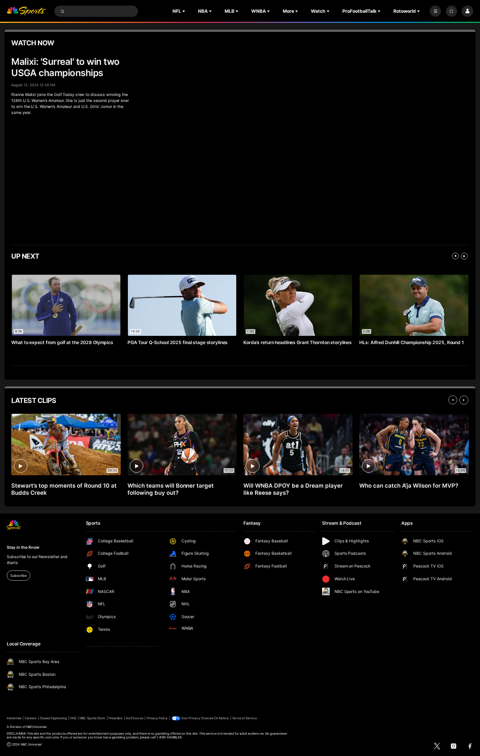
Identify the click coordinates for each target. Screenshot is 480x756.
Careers (30, 718)
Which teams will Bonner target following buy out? (171, 489)
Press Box (115, 718)
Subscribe (18, 575)
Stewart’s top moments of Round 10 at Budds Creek (63, 489)
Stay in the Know (23, 547)
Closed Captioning (53, 718)
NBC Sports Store (92, 718)
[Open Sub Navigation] (184, 11)
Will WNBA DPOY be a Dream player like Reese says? (293, 489)
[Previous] (455, 256)
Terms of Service (244, 718)
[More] (435, 11)
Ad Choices (134, 718)
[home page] (26, 11)
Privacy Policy (157, 718)
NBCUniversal (36, 727)
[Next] (464, 256)
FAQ (73, 718)
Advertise (14, 718)
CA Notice (221, 718)
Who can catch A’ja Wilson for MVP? (408, 485)
